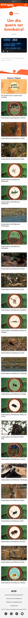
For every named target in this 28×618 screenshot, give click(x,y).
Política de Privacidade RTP (14, 595)
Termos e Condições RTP (14, 602)
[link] (6, 613)
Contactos (14, 606)
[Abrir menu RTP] (14, 1)
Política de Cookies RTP (14, 598)
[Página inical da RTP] (14, 592)
